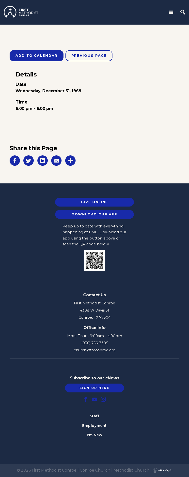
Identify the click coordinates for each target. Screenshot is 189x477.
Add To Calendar (37, 56)
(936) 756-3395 (94, 343)
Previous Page (89, 56)
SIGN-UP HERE (94, 388)
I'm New (94, 435)
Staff (94, 416)
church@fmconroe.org (94, 350)
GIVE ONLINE (94, 202)
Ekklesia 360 (162, 470)
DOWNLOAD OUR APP (94, 214)
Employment (94, 425)
